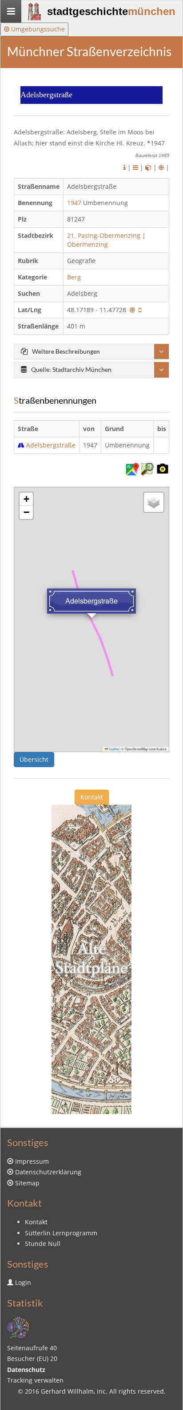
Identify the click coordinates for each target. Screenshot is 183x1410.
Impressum (32, 1161)
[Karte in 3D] (148, 167)
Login (23, 1282)
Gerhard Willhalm (67, 1391)
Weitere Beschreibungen (66, 351)
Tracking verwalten (35, 1380)
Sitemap (27, 1183)
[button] (26, 499)
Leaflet (113, 748)
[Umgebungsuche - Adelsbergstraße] (132, 310)
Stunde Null (42, 1243)
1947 (74, 203)
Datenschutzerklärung (48, 1172)
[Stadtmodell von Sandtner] (91, 959)
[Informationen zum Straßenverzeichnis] (124, 167)
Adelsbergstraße (51, 445)
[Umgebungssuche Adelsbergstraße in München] (161, 167)
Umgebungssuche (37, 29)
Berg (75, 277)
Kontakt (91, 797)
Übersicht (34, 759)
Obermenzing (87, 244)
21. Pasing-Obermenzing (103, 235)
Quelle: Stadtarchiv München (71, 369)
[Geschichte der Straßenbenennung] (135, 167)
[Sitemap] (18, 1326)
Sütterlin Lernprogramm (61, 1233)
